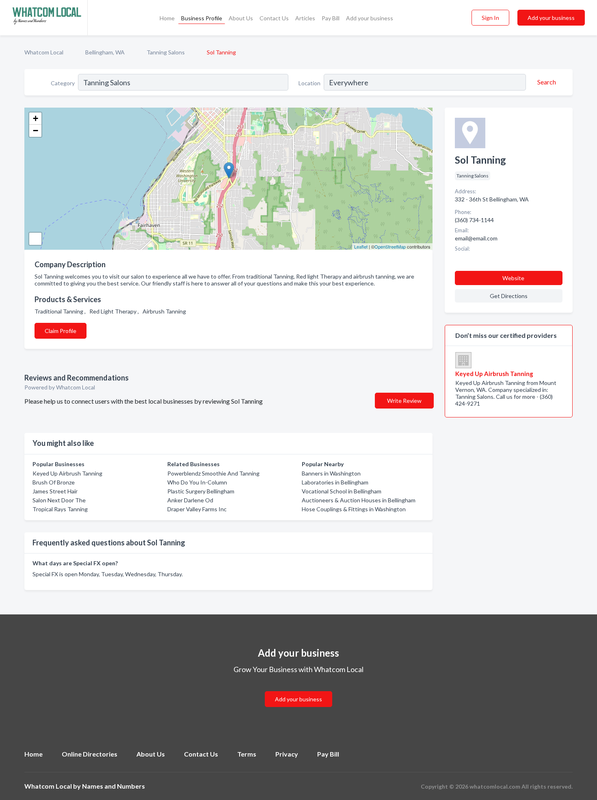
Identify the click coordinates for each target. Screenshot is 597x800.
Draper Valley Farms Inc (197, 509)
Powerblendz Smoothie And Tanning (213, 473)
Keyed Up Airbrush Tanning (67, 473)
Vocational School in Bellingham (341, 491)
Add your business (369, 18)
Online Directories (89, 754)
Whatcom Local (43, 52)
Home (167, 18)
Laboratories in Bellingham (335, 482)
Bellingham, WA (105, 52)
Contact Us (274, 18)
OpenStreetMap (390, 246)
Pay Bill (331, 18)
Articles (305, 18)
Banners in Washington (331, 473)
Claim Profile (60, 330)
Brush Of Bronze (53, 482)
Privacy (286, 754)
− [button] (35, 130)
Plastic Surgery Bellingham (200, 491)
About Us (241, 18)
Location (309, 83)
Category (63, 83)
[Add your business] (298, 689)
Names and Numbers (113, 786)
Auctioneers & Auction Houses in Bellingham (358, 500)
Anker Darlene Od (190, 500)
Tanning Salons (166, 52)
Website (513, 278)
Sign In (490, 17)
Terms (246, 754)
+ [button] (35, 118)
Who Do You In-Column (197, 482)
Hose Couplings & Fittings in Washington (354, 509)
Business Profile (201, 18)
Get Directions (509, 295)
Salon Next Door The (59, 500)
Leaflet (361, 246)
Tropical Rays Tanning (60, 509)
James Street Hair (55, 491)
